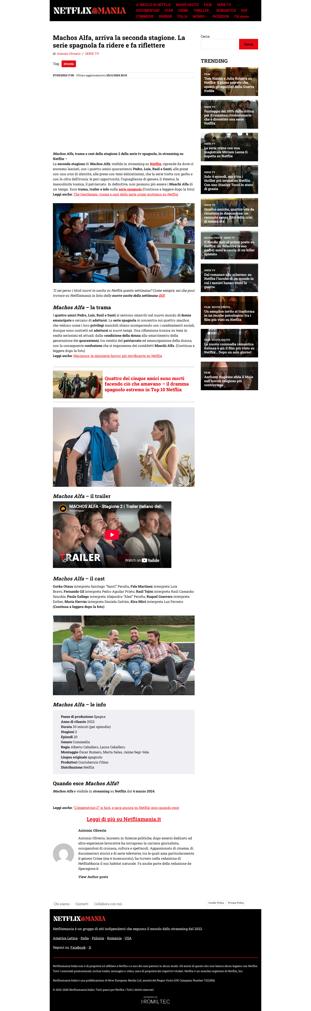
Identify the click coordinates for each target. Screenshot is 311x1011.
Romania (114, 938)
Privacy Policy (236, 902)
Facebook (78, 947)
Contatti (82, 904)
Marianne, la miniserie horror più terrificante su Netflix (117, 355)
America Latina (65, 938)
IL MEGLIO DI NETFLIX (153, 5)
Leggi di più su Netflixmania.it (124, 819)
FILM (208, 5)
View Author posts (93, 876)
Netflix (155, 163)
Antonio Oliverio (69, 54)
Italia (85, 938)
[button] (210, 10)
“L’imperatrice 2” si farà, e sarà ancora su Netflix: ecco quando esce (126, 807)
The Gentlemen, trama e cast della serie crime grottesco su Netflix (125, 194)
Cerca (205, 36)
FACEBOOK (220, 16)
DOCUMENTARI (148, 10)
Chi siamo (241, 16)
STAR (169, 10)
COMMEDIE (145, 16)
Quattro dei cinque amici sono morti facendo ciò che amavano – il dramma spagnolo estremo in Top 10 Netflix (147, 384)
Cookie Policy (216, 902)
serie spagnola (130, 189)
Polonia (98, 938)
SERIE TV (224, 5)
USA (128, 938)
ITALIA (182, 16)
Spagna (69, 64)
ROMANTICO (226, 10)
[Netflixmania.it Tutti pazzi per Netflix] (91, 10)
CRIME (183, 10)
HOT (244, 10)
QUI (161, 295)
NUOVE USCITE (187, 5)
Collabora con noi (108, 904)
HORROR (165, 16)
